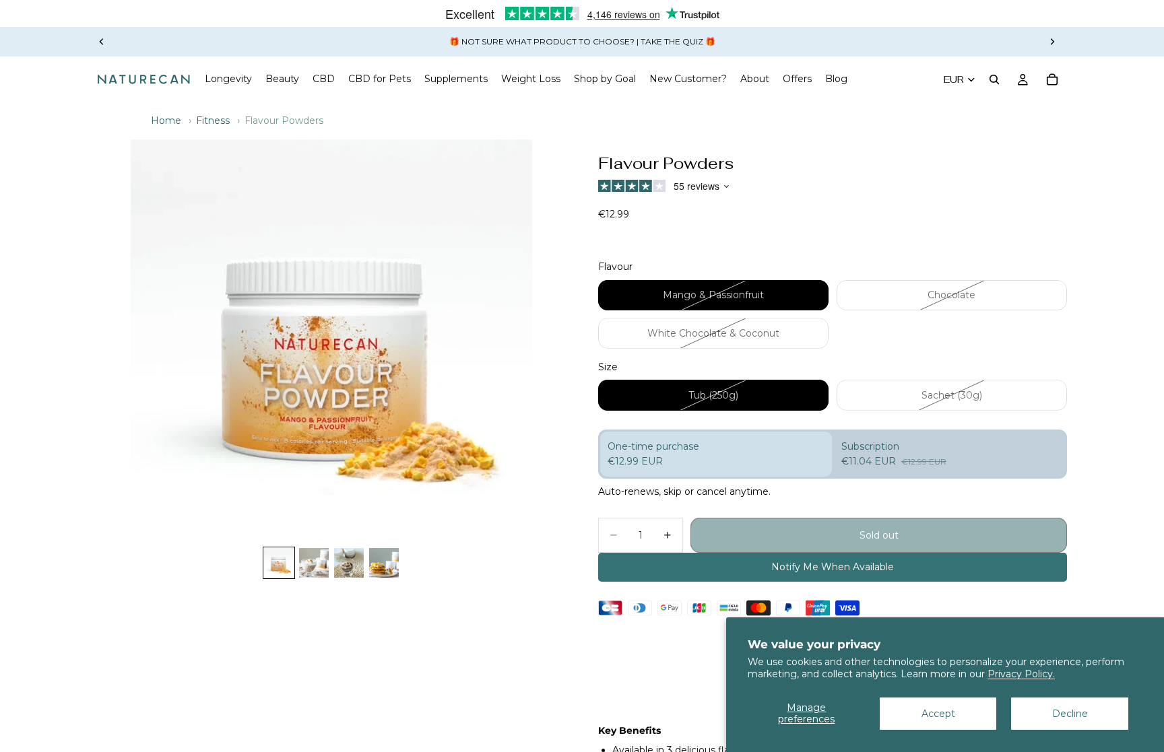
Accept (938, 714)
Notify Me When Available (832, 567)
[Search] (994, 79)
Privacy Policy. (1021, 674)
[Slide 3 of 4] (349, 563)
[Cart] (1052, 79)
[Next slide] (1052, 42)
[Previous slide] (102, 42)
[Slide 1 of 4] (279, 563)
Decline (1070, 714)
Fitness (213, 120)
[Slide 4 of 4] (384, 563)
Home (166, 120)
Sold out (879, 535)
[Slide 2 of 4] (314, 563)
